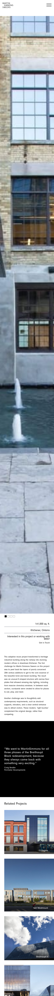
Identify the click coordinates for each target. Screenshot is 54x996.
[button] (6, 616)
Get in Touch (44, 643)
